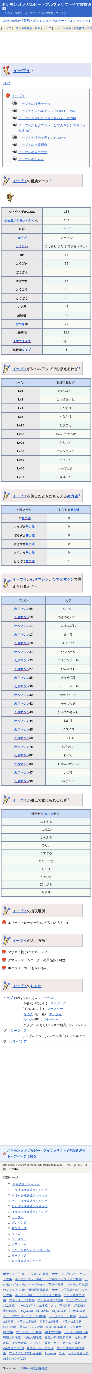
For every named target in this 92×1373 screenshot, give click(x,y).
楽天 (62, 1353)
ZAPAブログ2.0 (13, 1348)
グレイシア (19, 1041)
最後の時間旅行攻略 (58, 1337)
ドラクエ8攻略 (49, 1321)
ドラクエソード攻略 (62, 1316)
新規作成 (79, 28)
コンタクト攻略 (40, 1342)
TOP (6, 83)
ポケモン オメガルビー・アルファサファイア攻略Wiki (46, 6)
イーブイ (21, 70)
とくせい (22, 246)
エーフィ (55, 1014)
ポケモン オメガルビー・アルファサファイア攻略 (48, 1279)
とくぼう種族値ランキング (29, 1206)
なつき (20, 324)
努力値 (72, 496)
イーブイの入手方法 (32, 152)
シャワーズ (45, 998)
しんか (36, 986)
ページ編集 (64, 28)
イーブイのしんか (31, 159)
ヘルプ (47, 28)
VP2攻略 (79, 1305)
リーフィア (19, 1030)
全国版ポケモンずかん (19, 220)
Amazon (50, 1353)
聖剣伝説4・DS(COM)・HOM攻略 (26, 1311)
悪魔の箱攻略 (33, 1337)
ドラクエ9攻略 (72, 1321)
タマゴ (17, 341)
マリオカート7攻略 (29, 1332)
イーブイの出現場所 (32, 145)
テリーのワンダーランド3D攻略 (24, 1316)
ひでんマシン (63, 579)
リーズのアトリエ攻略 (33, 1305)
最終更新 (27, 28)
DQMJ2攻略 (77, 1311)
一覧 (16, 28)
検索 (37, 28)
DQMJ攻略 (59, 1311)
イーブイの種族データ (34, 104)
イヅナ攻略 (19, 1342)
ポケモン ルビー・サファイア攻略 (38, 1295)
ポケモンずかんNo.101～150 (31, 1250)
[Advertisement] (46, 44)
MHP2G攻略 (53, 1332)
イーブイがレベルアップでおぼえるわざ (47, 111)
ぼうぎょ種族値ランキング (29, 1211)
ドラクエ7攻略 (26, 1321)
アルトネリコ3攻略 (50, 1300)
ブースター (55, 1008)
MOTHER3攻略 (56, 1327)
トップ (7, 28)
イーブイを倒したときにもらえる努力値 (47, 118)
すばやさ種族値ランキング (29, 1195)
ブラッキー (51, 1019)
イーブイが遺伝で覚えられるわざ (42, 138)
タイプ (21, 237)
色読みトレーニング (40, 1348)
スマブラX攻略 (61, 1305)
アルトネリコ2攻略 (22, 1300)
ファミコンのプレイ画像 (25, 1353)
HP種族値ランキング (26, 1184)
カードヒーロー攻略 (67, 1342)
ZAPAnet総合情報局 (16, 20)
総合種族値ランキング (27, 1261)
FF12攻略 (9, 1327)
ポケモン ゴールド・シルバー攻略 (26, 1274)
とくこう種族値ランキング (29, 1201)
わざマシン (40, 579)
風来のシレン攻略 (31, 1327)
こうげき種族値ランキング (29, 1189)
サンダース (58, 1003)
